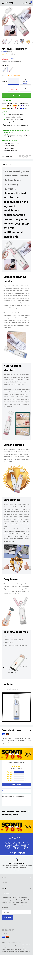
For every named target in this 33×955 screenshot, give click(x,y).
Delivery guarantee (10, 112)
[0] (30, 3)
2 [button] (15, 801)
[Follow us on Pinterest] (6, 930)
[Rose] (11, 69)
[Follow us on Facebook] (3, 930)
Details (20, 137)
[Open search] (23, 3)
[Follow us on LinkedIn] (13, 930)
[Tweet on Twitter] (26, 156)
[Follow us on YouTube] (9, 930)
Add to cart (16, 95)
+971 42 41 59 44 (22, 949)
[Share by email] (30, 156)
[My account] (26, 3)
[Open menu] (3, 3)
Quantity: (4, 81)
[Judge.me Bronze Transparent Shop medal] (25, 845)
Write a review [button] (16, 784)
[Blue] (4, 69)
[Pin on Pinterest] (23, 156)
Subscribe (7, 917)
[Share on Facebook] (20, 156)
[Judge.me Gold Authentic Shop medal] (16, 845)
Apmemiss (4, 51)
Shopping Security (10, 140)
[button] (5, 54)
